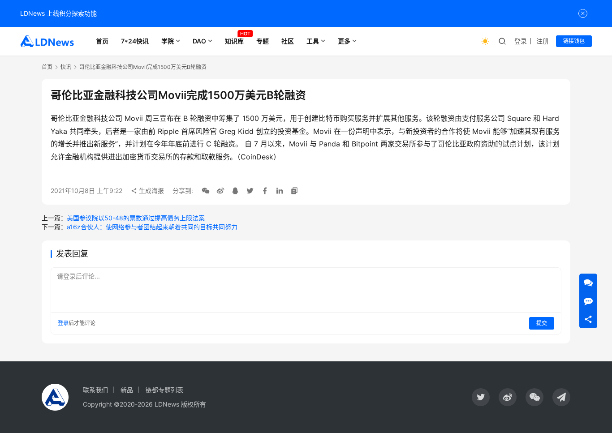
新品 (127, 390)
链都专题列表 (164, 390)
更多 (344, 41)
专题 (262, 41)
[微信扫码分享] (206, 191)
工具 (312, 41)
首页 (102, 41)
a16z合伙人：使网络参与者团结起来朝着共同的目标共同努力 (152, 227)
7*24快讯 (135, 41)
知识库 (234, 41)
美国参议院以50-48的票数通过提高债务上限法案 (136, 218)
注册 (542, 41)
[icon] (481, 397)
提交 (541, 323)
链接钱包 (574, 41)
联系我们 (95, 390)
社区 (287, 41)
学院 (167, 41)
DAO (199, 41)
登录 (520, 41)
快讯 (65, 67)
